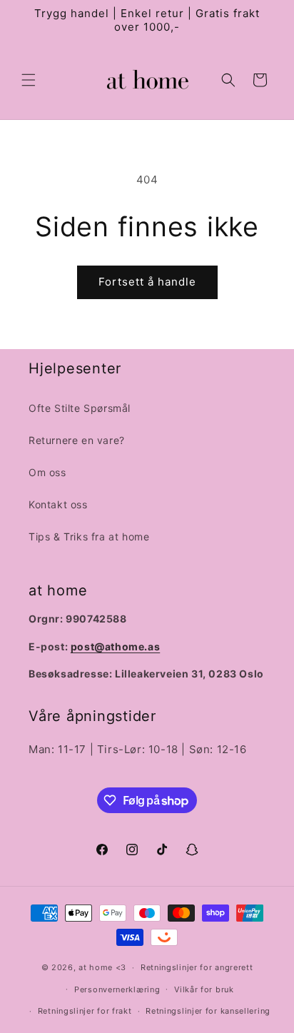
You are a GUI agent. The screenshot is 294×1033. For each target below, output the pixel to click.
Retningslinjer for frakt (85, 1011)
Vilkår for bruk (204, 989)
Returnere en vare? (77, 440)
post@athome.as (115, 646)
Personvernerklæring (117, 989)
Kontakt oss (58, 504)
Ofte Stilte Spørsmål (80, 408)
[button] (28, 80)
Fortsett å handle (147, 281)
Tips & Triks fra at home (89, 536)
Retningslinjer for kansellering (208, 1011)
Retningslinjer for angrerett (197, 967)
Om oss (47, 472)
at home (95, 967)
